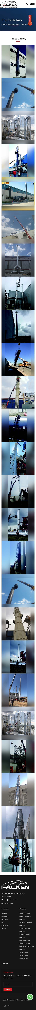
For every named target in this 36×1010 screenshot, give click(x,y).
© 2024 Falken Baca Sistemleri (10, 1000)
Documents (5, 916)
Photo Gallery (5, 925)
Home (4, 24)
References (5, 919)
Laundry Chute (24, 958)
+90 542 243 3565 (7, 903)
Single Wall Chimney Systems (25, 917)
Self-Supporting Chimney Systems (27, 948)
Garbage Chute (24, 952)
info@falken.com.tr (11, 900)
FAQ (3, 922)
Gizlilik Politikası (25, 1000)
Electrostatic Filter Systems (25, 930)
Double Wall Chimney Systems (26, 923)
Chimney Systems (25, 913)
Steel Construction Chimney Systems (25, 942)
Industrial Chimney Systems (25, 936)
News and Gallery (13, 24)
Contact (4, 928)
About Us (4, 913)
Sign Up (7, 989)
